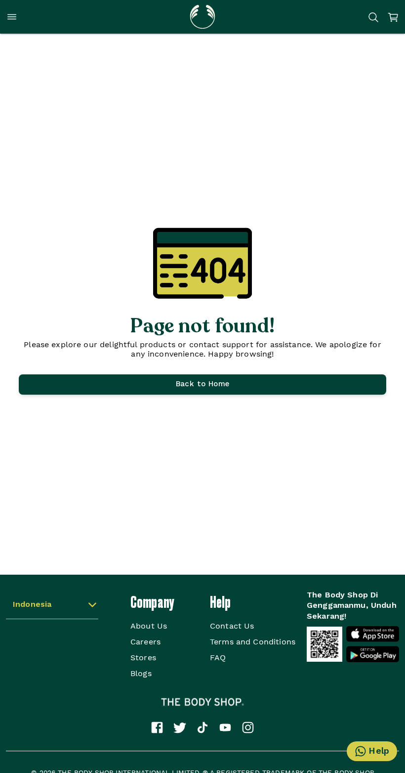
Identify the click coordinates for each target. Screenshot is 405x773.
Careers (145, 641)
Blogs (141, 673)
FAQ (218, 657)
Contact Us (232, 626)
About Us (148, 626)
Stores (143, 657)
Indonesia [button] (32, 605)
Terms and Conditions (252, 641)
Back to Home (203, 384)
